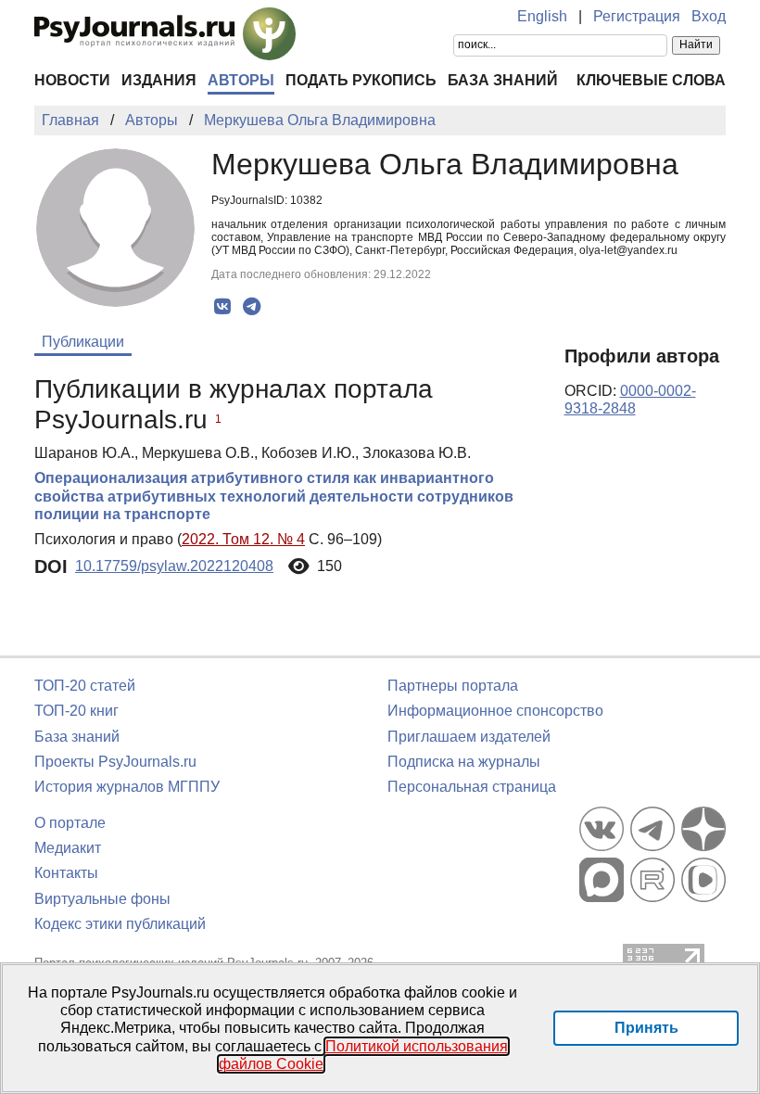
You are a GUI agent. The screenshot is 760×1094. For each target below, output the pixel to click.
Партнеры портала (452, 685)
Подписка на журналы (463, 762)
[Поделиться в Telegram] (251, 307)
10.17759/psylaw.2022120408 (174, 566)
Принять (646, 1028)
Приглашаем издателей (469, 736)
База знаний (503, 80)
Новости (72, 80)
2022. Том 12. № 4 (243, 539)
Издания (158, 80)
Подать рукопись (361, 80)
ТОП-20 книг (76, 711)
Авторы (241, 80)
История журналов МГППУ (127, 787)
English (542, 16)
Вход (708, 16)
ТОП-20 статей (84, 685)
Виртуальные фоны (102, 899)
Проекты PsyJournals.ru (115, 762)
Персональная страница (471, 787)
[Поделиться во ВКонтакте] (222, 307)
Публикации (83, 342)
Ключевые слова (651, 80)
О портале (70, 823)
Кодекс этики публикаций (120, 924)
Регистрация (636, 16)
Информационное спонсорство (495, 711)
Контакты (66, 873)
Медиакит (67, 848)
